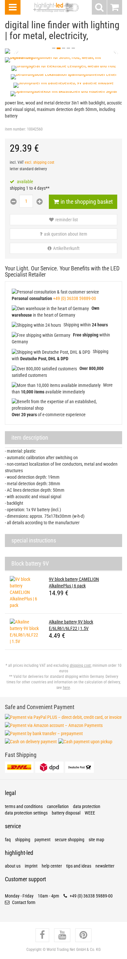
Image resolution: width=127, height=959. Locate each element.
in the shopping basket (87, 201)
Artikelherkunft (66, 248)
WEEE (90, 812)
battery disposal (66, 812)
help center (52, 866)
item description (29, 437)
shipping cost (80, 665)
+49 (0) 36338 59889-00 (74, 298)
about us (13, 866)
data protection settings (26, 812)
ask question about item (65, 234)
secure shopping (69, 839)
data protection (86, 806)
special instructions (33, 540)
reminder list (66, 219)
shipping (22, 839)
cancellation (58, 806)
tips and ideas (78, 866)
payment (42, 839)
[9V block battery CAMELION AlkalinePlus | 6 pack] (24, 592)
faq (8, 839)
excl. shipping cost (39, 162)
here (66, 687)
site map (96, 839)
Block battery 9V (30, 563)
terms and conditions (24, 806)
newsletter (104, 866)
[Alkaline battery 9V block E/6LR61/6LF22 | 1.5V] (24, 632)
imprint (31, 866)
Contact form (23, 902)
